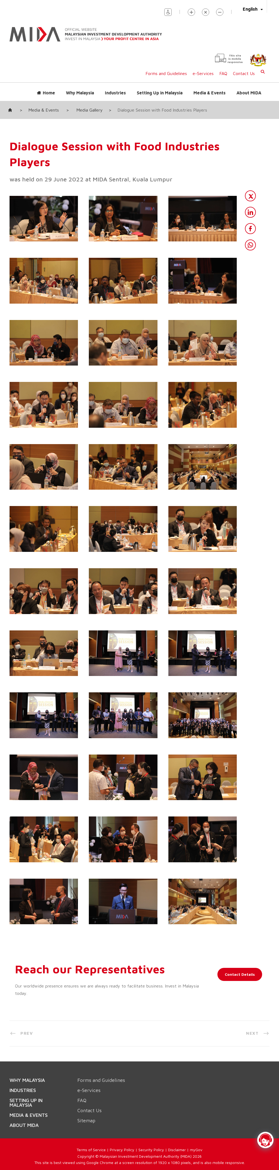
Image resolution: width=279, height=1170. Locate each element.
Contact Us (244, 67)
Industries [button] (115, 87)
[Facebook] (250, 223)
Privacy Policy (122, 1132)
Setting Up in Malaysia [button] (160, 87)
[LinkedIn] (250, 206)
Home (49, 87)
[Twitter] (250, 190)
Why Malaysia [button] (80, 87)
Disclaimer (177, 1132)
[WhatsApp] (250, 239)
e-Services (203, 67)
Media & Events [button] (209, 87)
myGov (196, 1132)
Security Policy (151, 1132)
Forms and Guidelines (166, 67)
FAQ (223, 67)
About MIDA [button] (248, 87)
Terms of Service (91, 1132)
